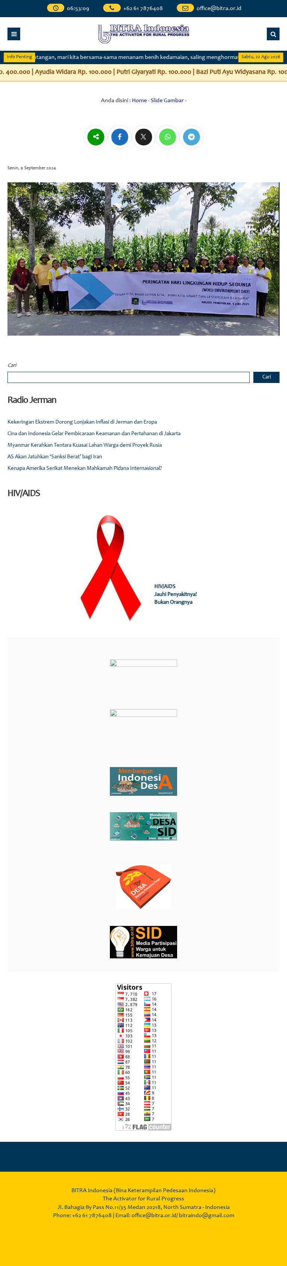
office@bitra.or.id (219, 9)
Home (139, 101)
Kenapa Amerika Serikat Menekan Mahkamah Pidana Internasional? (84, 468)
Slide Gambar (167, 101)
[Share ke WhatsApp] (168, 138)
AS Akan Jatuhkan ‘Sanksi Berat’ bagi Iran (54, 457)
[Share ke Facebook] (120, 138)
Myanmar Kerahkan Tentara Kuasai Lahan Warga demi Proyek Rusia (84, 445)
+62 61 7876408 (143, 9)
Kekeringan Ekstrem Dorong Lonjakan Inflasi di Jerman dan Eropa (82, 422)
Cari (11, 365)
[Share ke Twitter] (144, 138)
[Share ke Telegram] (191, 138)
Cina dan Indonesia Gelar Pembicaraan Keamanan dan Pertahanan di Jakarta (93, 434)
